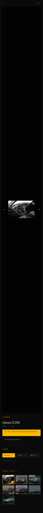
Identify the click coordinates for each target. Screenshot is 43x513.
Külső (22, 455)
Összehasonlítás (12, 439)
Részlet (9, 460)
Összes (8, 455)
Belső (34, 455)
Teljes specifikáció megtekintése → (21, 433)
